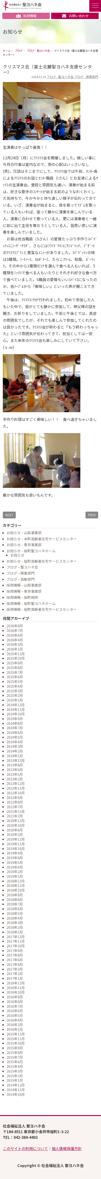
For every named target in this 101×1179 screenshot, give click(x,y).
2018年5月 (15, 913)
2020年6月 (15, 829)
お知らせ (17, 554)
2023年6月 (15, 769)
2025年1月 (15, 699)
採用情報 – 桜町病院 (22, 597)
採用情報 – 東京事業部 (24, 591)
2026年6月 (15, 635)
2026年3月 (15, 644)
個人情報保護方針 (67, 1148)
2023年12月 (16, 760)
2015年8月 (15, 1052)
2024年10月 (16, 713)
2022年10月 (16, 792)
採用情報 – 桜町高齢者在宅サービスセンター (42, 609)
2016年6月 (15, 1010)
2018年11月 (16, 885)
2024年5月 (15, 737)
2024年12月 (16, 704)
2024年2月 (15, 750)
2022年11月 (16, 788)
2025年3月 (15, 690)
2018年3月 (15, 922)
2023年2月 (15, 778)
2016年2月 (15, 1024)
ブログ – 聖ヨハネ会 (22, 566)
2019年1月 (15, 876)
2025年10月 (16, 658)
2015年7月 (15, 1057)
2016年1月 (15, 1029)
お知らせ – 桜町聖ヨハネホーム (31, 550)
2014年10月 (16, 1094)
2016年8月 (15, 1001)
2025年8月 (15, 667)
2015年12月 (16, 1033)
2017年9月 (15, 950)
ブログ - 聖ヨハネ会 (60, 76)
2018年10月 (16, 890)
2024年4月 (15, 741)
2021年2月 (15, 815)
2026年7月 (15, 630)
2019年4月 (15, 867)
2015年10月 (16, 1043)
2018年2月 (15, 927)
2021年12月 (16, 811)
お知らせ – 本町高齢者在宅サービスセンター (42, 538)
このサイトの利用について (25, 1148)
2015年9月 (15, 1047)
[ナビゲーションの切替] (95, 6)
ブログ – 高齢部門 (21, 579)
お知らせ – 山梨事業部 (24, 532)
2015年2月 (15, 1075)
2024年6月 (15, 732)
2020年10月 (16, 825)
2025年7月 (15, 672)
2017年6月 (15, 959)
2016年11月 (16, 987)
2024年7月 (15, 727)
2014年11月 (16, 1089)
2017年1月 (15, 978)
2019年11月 (16, 843)
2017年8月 (15, 954)
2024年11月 (16, 709)
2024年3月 (15, 746)
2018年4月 (15, 918)
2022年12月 (16, 783)
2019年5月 (15, 862)
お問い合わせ (79, 15)
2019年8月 (15, 857)
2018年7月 (15, 903)
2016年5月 (15, 1015)
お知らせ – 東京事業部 (24, 544)
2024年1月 (15, 755)
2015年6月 (15, 1061)
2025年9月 (15, 662)
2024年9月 (15, 718)
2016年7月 (15, 1006)
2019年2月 (15, 871)
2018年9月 (15, 894)
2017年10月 (16, 945)
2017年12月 (16, 936)
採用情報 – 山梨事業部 (24, 585)
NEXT (9, 515)
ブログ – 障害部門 (21, 573)
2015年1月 (15, 1080)
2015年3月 (15, 1071)
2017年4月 (15, 964)
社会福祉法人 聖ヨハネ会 (22, 6)
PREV (92, 515)
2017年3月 (15, 969)
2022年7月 (15, 806)
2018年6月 (15, 908)
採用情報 (29, 15)
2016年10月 (16, 992)
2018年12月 (16, 880)
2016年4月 (15, 1020)
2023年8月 (15, 764)
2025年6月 (15, 676)
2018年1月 (15, 931)
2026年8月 (15, 625)
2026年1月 (15, 648)
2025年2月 (15, 695)
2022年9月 (15, 797)
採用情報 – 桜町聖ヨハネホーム (31, 603)
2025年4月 (15, 686)
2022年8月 (15, 801)
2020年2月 (15, 834)
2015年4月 (15, 1066)
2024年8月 (15, 723)
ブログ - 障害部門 (86, 76)
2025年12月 (16, 653)
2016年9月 (15, 996)
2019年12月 (16, 839)
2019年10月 (16, 848)
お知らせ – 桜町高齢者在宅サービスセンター (42, 561)
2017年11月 (16, 941)
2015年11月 (16, 1038)
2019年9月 (15, 852)
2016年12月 (16, 982)
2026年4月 (15, 639)
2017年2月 (15, 973)
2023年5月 (15, 774)
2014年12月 (16, 1084)
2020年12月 (16, 820)
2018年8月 (15, 899)
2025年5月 (15, 681)
